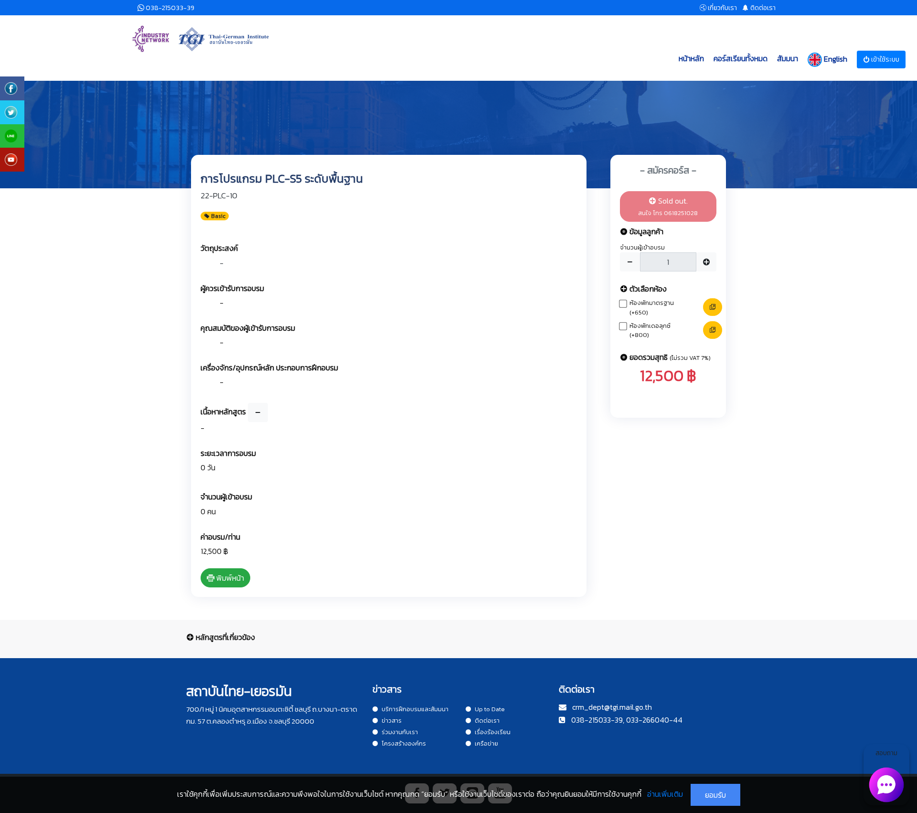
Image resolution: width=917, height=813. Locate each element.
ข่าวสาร (392, 720)
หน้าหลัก (691, 58)
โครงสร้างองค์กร (404, 743)
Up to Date (490, 709)
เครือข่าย (486, 743)
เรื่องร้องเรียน (493, 732)
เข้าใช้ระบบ (884, 59)
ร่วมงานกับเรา (400, 732)
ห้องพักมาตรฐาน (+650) (651, 307)
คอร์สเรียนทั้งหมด (741, 58)
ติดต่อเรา (487, 720)
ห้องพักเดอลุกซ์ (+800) (650, 330)
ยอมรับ (715, 795)
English (834, 58)
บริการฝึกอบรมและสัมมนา (415, 709)
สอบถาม (886, 753)
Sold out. (668, 206)
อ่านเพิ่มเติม (665, 794)
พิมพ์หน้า (229, 578)
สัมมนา (787, 58)
